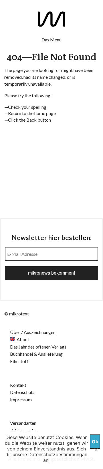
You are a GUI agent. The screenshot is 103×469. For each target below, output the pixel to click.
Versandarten (23, 423)
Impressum (21, 399)
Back (31, 119)
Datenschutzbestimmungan (57, 454)
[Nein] (96, 449)
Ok (95, 441)
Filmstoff (19, 361)
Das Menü (51, 39)
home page (45, 113)
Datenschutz (22, 392)
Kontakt (18, 385)
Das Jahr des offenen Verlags (38, 346)
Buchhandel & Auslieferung (36, 354)
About (23, 339)
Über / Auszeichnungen (33, 332)
